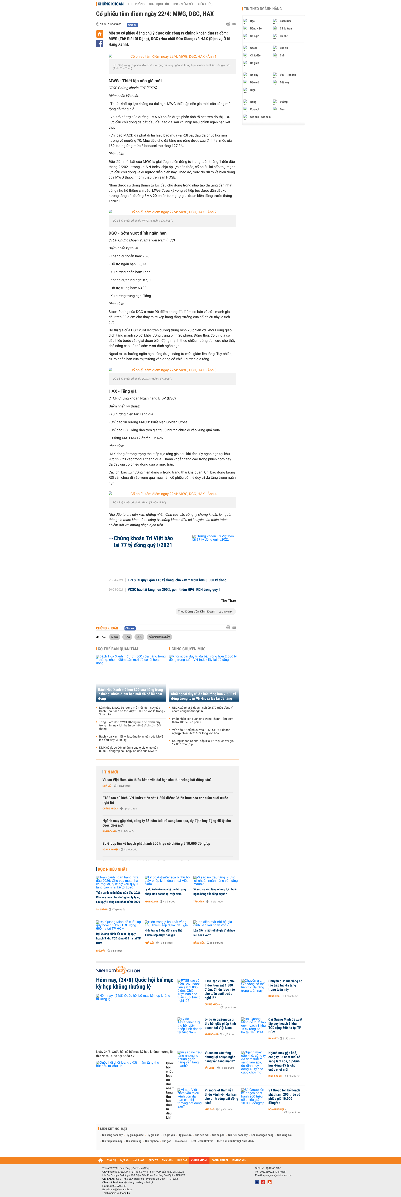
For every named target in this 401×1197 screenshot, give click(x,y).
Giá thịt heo (152, 1141)
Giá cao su (181, 1141)
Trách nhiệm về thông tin (116, 1193)
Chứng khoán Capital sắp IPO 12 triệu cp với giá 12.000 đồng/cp (203, 742)
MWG (114, 637)
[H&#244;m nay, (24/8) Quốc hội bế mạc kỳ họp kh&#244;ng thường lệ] (135, 1020)
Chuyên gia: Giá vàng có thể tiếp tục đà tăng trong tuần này (285, 985)
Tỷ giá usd (153, 1135)
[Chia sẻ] (99, 43)
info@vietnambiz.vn (121, 1189)
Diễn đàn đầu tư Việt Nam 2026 (235, 1141)
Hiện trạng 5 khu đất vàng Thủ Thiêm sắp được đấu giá (163, 933)
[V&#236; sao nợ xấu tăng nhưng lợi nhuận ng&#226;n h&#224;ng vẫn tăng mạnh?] (216, 881)
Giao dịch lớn (159, 4)
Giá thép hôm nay (112, 1141)
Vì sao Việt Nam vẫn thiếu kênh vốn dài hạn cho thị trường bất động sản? (157, 780)
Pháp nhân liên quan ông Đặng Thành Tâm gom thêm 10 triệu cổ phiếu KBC (202, 720)
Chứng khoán (111, 3)
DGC (139, 637)
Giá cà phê (218, 1135)
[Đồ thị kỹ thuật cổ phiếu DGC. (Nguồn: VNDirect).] (172, 370)
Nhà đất (107, 785)
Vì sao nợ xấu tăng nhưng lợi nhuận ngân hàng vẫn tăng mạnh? (215, 891)
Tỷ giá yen (169, 1135)
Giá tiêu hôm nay (238, 1135)
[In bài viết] (229, 24)
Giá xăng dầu (284, 1135)
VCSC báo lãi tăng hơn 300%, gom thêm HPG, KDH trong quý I (174, 590)
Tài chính (101, 909)
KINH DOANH (239, 1160)
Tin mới (111, 772)
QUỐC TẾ (153, 1160)
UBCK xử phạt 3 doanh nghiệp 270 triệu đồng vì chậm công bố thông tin (202, 709)
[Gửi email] (234, 24)
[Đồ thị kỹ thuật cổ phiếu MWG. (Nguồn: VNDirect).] (172, 212)
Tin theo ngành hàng (263, 8)
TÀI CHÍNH (167, 1160)
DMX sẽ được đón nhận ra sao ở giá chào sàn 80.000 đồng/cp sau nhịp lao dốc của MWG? (128, 749)
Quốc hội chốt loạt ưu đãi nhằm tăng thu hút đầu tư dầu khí (170, 1090)
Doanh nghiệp (110, 849)
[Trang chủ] (99, 34)
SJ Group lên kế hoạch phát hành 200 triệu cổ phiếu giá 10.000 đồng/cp (156, 843)
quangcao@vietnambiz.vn (277, 1175)
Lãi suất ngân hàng (262, 1135)
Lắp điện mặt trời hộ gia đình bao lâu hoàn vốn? (214, 933)
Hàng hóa (198, 942)
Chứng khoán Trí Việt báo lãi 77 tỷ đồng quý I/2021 (143, 542)
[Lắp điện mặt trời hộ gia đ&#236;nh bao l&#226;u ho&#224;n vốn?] (216, 923)
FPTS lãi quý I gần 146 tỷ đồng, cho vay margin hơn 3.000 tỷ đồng (177, 580)
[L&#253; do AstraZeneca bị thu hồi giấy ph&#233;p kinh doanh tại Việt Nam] (167, 881)
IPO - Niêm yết (183, 4)
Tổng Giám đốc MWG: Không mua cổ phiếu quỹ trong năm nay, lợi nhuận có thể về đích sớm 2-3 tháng (130, 726)
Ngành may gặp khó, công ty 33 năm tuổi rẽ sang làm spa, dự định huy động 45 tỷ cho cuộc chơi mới (167, 823)
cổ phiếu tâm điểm (159, 637)
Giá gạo (166, 1141)
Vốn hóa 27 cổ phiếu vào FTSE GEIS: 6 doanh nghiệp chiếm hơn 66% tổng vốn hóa (201, 731)
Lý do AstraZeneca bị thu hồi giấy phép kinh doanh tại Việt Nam (165, 891)
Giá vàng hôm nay (112, 1135)
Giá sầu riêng (133, 1141)
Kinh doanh (109, 831)
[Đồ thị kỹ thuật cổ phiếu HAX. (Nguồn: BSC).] (172, 494)
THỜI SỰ (111, 1160)
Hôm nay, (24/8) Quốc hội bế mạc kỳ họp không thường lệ (135, 983)
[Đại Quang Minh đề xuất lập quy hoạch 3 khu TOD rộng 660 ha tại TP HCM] (119, 925)
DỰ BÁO (124, 1160)
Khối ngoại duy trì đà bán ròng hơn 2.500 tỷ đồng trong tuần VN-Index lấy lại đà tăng (203, 696)
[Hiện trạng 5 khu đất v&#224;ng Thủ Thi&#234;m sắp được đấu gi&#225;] (167, 923)
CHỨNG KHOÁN (199, 1160)
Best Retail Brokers (202, 1141)
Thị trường (136, 4)
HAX (127, 637)
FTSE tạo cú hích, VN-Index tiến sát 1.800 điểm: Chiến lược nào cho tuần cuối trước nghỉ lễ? (165, 800)
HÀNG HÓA (139, 1160)
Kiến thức (205, 4)
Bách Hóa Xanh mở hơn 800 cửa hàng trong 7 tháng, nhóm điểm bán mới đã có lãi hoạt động (130, 694)
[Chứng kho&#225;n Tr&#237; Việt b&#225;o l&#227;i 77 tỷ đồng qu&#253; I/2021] (209, 553)
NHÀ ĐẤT (182, 1160)
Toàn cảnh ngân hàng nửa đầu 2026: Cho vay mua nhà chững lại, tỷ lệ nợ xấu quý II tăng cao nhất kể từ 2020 (118, 897)
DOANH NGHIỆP (220, 1160)
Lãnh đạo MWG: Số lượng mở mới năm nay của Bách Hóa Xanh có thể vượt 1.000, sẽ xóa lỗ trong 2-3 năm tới (132, 711)
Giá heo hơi (201, 1135)
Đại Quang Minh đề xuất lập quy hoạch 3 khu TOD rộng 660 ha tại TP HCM (118, 938)
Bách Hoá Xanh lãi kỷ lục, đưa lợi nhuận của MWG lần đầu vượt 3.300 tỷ (131, 738)
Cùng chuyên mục (189, 648)
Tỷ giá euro (185, 1135)
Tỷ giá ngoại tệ (135, 1135)
